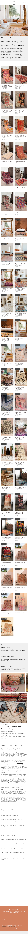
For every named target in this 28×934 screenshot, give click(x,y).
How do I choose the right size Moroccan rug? (12, 839)
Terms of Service (12, 926)
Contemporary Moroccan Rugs (17, 57)
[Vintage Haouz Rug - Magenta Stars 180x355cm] (7, 75)
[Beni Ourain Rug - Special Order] (7, 427)
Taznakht (23, 766)
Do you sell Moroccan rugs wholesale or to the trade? (12, 853)
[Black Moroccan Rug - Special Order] (7, 377)
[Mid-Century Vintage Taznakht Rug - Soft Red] (7, 252)
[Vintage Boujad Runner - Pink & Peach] (21, 602)
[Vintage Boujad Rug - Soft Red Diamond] (21, 577)
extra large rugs (9, 782)
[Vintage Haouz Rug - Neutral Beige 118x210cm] (7, 151)
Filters (4, 63)
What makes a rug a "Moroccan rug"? (10, 815)
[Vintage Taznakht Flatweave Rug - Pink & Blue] (21, 303)
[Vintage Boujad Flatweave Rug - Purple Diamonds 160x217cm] (21, 201)
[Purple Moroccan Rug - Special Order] (21, 427)
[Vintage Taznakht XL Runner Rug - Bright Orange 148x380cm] (7, 125)
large (3, 782)
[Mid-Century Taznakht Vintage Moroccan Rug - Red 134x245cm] (21, 125)
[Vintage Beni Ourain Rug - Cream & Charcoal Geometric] (7, 452)
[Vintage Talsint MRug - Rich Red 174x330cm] (21, 75)
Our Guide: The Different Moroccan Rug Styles (11, 727)
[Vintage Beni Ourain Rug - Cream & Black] (21, 377)
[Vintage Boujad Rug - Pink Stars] (21, 552)
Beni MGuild (3, 767)
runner (16, 775)
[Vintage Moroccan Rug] (21, 353)
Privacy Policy (4, 926)
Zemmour (9, 767)
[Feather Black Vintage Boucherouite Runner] (21, 502)
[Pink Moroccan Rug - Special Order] (21, 402)
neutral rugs (16, 793)
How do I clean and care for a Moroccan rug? (12, 843)
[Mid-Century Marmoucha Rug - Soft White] (7, 303)
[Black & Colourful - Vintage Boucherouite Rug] (21, 527)
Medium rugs (10, 780)
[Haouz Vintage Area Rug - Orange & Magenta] (7, 527)
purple (16, 796)
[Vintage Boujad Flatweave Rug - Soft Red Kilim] (21, 278)
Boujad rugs (15, 755)
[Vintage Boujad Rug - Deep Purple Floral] (7, 278)
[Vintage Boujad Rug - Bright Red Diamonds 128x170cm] (21, 176)
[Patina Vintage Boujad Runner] (7, 502)
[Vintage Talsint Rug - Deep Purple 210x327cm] (7, 176)
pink (23, 796)
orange (11, 796)
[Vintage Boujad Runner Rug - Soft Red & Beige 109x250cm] (7, 100)
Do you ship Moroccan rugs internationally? (12, 848)
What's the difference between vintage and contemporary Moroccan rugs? (12, 820)
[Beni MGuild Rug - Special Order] (7, 402)
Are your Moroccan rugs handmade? (10, 831)
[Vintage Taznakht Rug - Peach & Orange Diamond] (7, 227)
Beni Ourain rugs (14, 752)
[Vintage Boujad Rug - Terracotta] (21, 328)
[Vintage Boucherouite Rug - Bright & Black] (7, 552)
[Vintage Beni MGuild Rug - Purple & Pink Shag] (7, 602)
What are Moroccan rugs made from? (10, 835)
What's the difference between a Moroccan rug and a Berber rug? (13, 825)
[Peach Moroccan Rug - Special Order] (7, 477)
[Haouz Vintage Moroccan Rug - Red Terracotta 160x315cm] (21, 151)
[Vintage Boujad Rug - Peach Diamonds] (7, 626)
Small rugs (17, 778)
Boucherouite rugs (20, 762)
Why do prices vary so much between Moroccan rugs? (13, 858)
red (19, 796)
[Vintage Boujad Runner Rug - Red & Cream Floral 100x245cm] (7, 201)
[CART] (26, 3)
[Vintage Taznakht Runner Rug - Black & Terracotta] (21, 227)
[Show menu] (1, 3)
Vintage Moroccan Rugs (6, 56)
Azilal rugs (8, 759)
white (20, 793)
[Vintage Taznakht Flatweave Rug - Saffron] (7, 353)
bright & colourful (4, 796)
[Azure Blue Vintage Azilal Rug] (21, 477)
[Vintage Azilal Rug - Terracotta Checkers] (7, 328)
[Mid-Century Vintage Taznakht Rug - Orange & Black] (21, 252)
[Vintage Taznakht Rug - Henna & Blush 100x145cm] (21, 100)
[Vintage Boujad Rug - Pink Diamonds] (7, 577)
